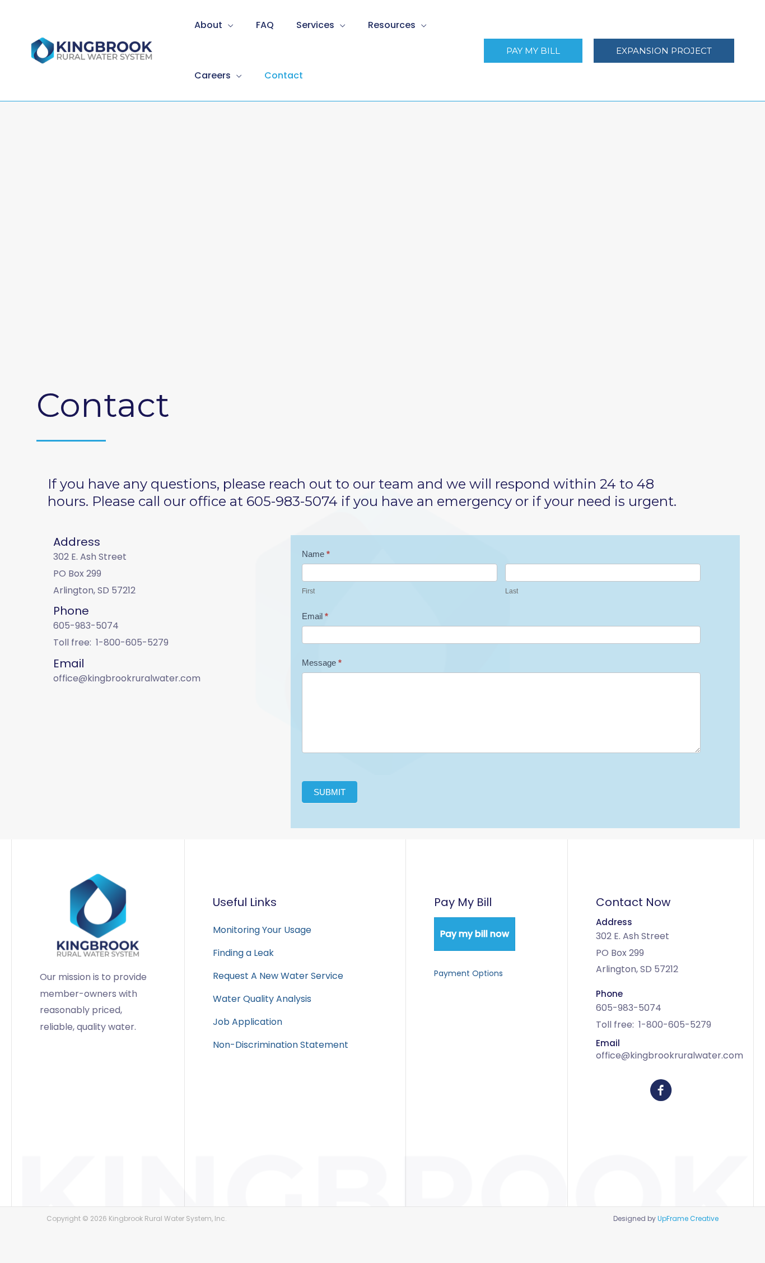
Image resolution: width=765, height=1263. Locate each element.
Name (316, 554)
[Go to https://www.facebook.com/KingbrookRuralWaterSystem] (661, 1092)
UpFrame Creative (688, 1218)
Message (322, 662)
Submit (330, 792)
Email (315, 616)
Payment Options (468, 973)
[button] (228, 24)
